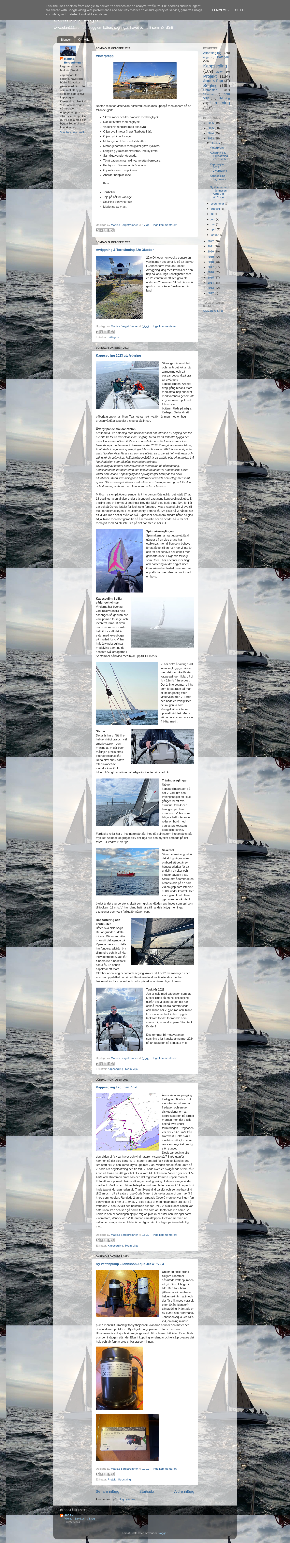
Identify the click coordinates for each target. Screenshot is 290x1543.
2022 (211, 241)
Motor (219, 71)
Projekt (112, 1479)
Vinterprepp (105, 56)
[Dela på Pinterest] (113, 230)
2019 (211, 256)
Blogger (162, 1533)
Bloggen (66, 39)
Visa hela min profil (72, 132)
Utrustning (124, 1479)
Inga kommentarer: (165, 224)
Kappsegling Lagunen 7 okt (116, 1087)
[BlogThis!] (101, 230)
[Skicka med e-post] (98, 230)
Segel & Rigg (213, 80)
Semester (210, 90)
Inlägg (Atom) (126, 1499)
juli (213, 213)
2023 (211, 138)
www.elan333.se (213, 310)
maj (213, 224)
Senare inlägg (107, 1491)
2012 (211, 293)
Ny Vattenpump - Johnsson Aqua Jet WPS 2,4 (130, 1264)
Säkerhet (208, 94)
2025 (211, 128)
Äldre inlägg (184, 1491)
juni (213, 219)
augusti (216, 208)
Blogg (206, 57)
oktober (216, 143)
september (218, 203)
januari (215, 234)
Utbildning (223, 98)
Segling (210, 85)
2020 (211, 251)
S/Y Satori (70, 1515)
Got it (240, 10)
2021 (211, 246)
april (214, 229)
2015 (211, 277)
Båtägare (113, 337)
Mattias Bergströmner (73, 60)
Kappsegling (115, 1068)
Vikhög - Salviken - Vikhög (79, 1518)
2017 (211, 267)
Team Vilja (131, 1068)
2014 (211, 282)
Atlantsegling (212, 53)
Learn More (221, 10)
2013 (211, 287)
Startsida (146, 1491)
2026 (211, 122)
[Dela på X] (105, 230)
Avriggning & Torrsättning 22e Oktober (125, 249)
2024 (211, 133)
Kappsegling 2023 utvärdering (118, 355)
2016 (211, 272)
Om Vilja (83, 39)
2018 (211, 262)
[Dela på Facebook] (109, 230)
